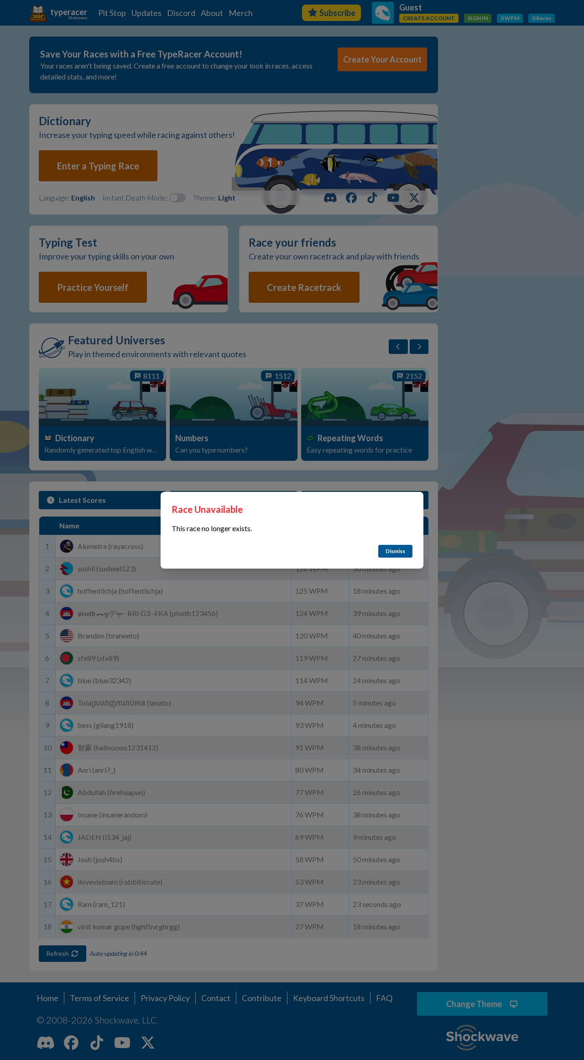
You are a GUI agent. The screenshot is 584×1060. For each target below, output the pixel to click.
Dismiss (395, 551)
